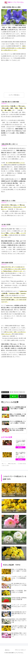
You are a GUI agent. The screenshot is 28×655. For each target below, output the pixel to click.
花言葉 (17, 392)
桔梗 (12, 392)
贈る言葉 (23, 392)
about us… (7, 650)
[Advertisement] (14, 77)
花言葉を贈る (6, 392)
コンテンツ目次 (13, 95)
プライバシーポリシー (20, 650)
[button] (22, 396)
